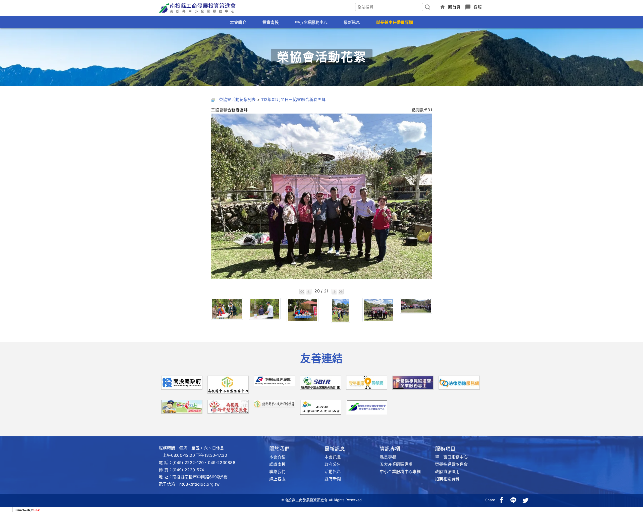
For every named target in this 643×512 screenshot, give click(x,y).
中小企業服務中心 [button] (311, 22)
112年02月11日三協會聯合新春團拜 (293, 99)
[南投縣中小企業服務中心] (228, 386)
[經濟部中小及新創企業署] (274, 403)
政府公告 (333, 464)
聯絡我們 (277, 471)
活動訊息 (333, 471)
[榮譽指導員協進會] (413, 384)
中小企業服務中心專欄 (400, 471)
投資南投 (270, 22)
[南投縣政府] (181, 384)
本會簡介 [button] (238, 22)
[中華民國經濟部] (274, 382)
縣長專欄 (388, 456)
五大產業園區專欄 (396, 464)
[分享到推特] (525, 500)
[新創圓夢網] (366, 384)
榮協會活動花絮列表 (237, 99)
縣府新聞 (333, 478)
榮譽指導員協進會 (451, 464)
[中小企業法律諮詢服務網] (459, 384)
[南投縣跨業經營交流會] (228, 408)
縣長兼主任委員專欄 (394, 22)
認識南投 (277, 464)
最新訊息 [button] (352, 22)
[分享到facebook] (501, 500)
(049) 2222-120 (188, 462)
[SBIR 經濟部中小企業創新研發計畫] (320, 384)
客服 (477, 7)
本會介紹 (277, 456)
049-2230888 (221, 462)
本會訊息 (333, 456)
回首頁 (454, 7)
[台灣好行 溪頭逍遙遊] (181, 408)
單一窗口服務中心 (451, 456)
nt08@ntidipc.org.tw (199, 484)
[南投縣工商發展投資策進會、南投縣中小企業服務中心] (366, 406)
